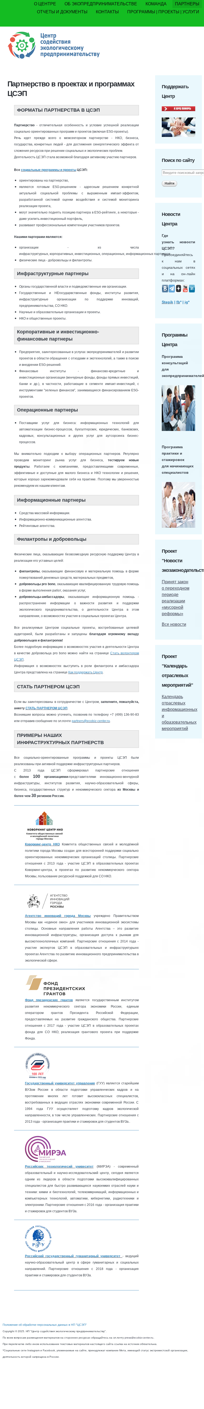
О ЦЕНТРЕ (45, 4)
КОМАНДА (156, 4)
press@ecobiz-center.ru (139, 1337)
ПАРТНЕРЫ (187, 4)
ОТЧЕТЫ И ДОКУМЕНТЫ (62, 12)
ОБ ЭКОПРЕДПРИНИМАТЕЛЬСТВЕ (101, 4)
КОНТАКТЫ (107, 12)
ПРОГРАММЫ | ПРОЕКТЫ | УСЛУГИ (163, 12)
